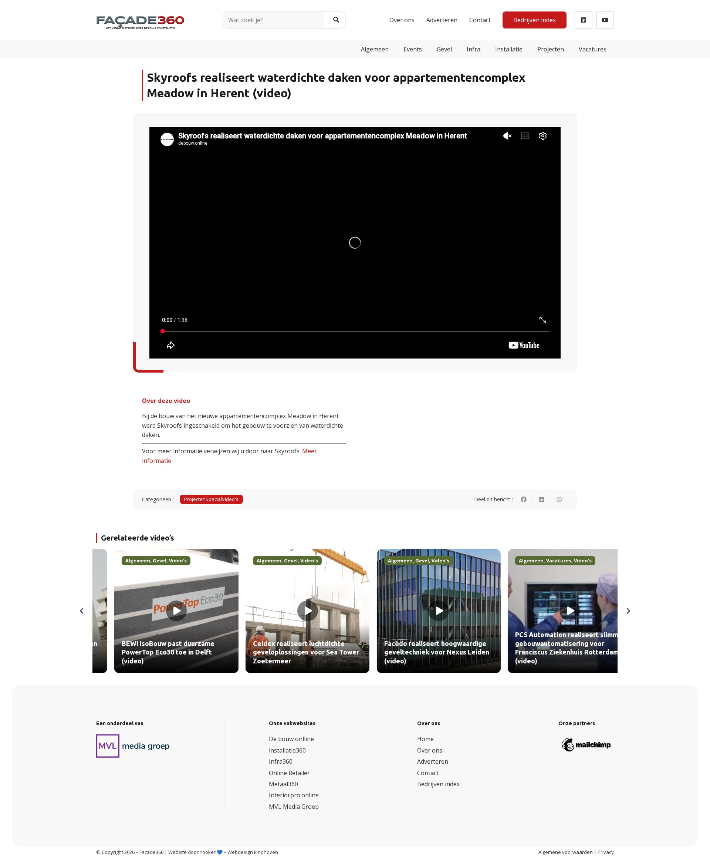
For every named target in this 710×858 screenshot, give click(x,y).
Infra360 (281, 761)
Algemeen (120, 560)
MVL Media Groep (294, 807)
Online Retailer (289, 773)
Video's (230, 499)
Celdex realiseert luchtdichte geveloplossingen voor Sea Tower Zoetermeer (288, 652)
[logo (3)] (133, 746)
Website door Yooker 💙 (195, 852)
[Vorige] (82, 610)
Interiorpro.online (294, 795)
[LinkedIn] (583, 20)
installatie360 (287, 750)
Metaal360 (283, 784)
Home (425, 739)
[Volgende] (628, 610)
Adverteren (432, 761)
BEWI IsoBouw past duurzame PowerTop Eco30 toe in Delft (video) (150, 652)
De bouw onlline (291, 739)
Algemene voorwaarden (565, 852)
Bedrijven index (438, 784)
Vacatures (541, 560)
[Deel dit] (523, 499)
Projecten (195, 499)
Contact (428, 773)
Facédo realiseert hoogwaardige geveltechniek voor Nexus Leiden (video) (418, 652)
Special (214, 499)
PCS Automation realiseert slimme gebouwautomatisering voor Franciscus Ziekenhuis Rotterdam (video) (551, 648)
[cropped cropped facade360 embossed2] (140, 17)
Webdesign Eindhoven (252, 852)
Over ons (429, 750)
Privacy (606, 852)
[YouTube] (605, 20)
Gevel (142, 560)
